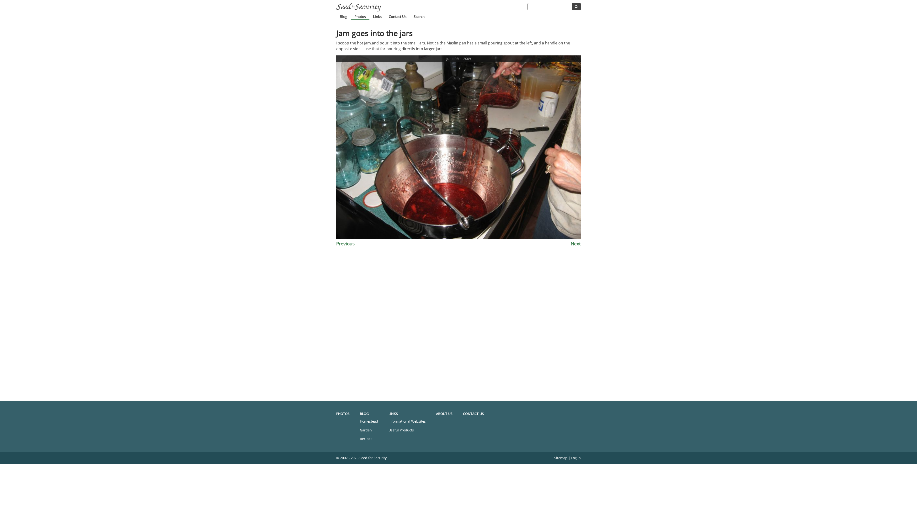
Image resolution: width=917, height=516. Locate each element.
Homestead (369, 421)
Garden (366, 430)
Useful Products (401, 430)
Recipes (366, 438)
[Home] (432, 7)
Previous (345, 243)
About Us (444, 413)
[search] (576, 6)
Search (419, 16)
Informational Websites (407, 421)
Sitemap (560, 458)
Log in (576, 458)
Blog (343, 16)
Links (377, 16)
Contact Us (397, 16)
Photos (360, 16)
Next (576, 243)
